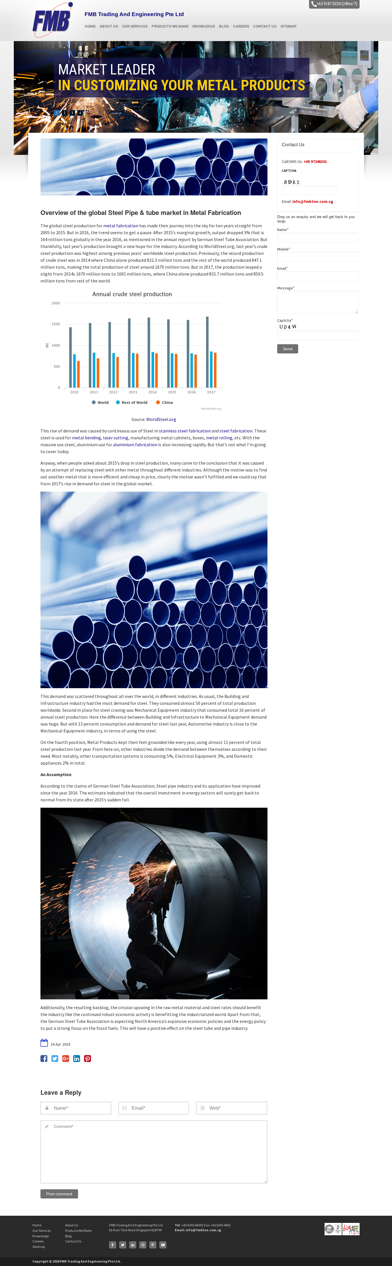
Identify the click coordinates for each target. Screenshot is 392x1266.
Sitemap (288, 26)
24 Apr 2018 (60, 1044)
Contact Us (264, 26)
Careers (241, 26)
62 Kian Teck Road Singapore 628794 (135, 1230)
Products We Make (170, 26)
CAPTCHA (289, 170)
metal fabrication (120, 225)
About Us (109, 26)
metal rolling (219, 437)
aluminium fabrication (135, 444)
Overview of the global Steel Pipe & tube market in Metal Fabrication (140, 212)
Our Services (135, 26)
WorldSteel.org (161, 419)
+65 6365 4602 (220, 1225)
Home (90, 26)
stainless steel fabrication (185, 431)
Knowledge (204, 26)
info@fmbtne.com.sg (203, 1230)
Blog (224, 26)
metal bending (86, 437)
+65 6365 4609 (191, 1225)
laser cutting (115, 437)
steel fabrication (236, 431)
